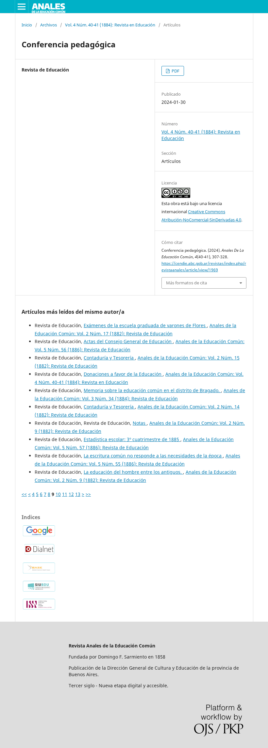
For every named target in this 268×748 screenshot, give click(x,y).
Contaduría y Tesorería (109, 358)
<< (24, 494)
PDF (175, 71)
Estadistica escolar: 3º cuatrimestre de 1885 (132, 439)
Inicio (27, 25)
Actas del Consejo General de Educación (128, 341)
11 (64, 494)
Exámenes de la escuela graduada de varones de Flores (145, 325)
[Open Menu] (21, 6)
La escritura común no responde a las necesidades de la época (153, 456)
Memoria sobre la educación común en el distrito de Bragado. (152, 390)
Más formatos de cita (186, 283)
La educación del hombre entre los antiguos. (133, 472)
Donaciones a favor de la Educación (123, 374)
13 (77, 494)
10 (58, 494)
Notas (140, 423)
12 (71, 494)
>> (88, 494)
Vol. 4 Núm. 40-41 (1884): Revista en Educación (110, 25)
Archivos (48, 25)
